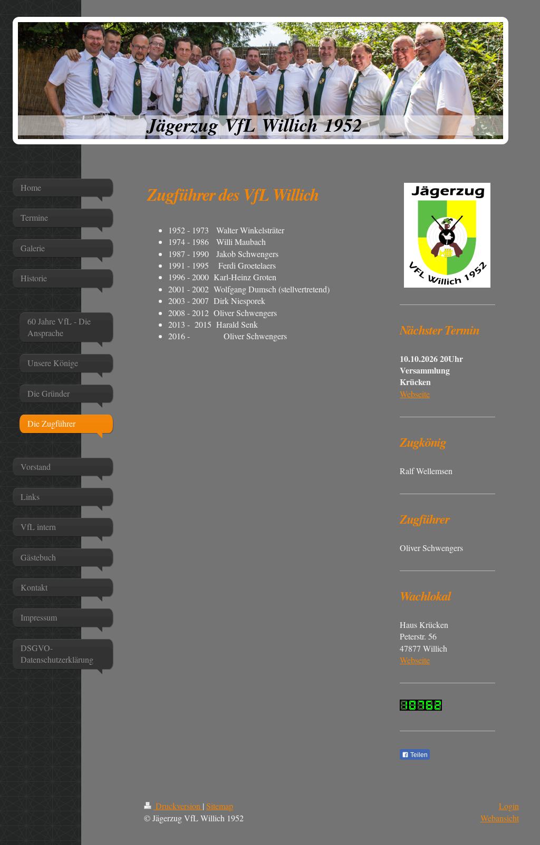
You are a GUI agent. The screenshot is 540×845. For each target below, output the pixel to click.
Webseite (415, 393)
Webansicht (499, 817)
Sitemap (219, 805)
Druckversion (177, 805)
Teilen (418, 755)
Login (509, 805)
